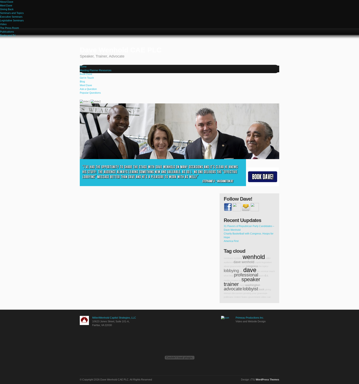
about (226, 266)
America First (231, 241)
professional (246, 274)
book (261, 289)
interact (227, 293)
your (254, 293)
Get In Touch (87, 77)
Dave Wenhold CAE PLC (121, 52)
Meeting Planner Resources (95, 70)
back (261, 275)
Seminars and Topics (12, 13)
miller (268, 258)
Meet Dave (6, 5)
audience (228, 262)
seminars (228, 258)
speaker (250, 279)
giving (268, 289)
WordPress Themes (267, 379)
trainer (231, 284)
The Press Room (9, 28)
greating (247, 293)
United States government (247, 297)
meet (242, 285)
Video (3, 24)
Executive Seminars (11, 16)
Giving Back (7, 9)
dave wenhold (244, 262)
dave (249, 269)
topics (265, 266)
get (241, 271)
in (240, 280)
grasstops (262, 293)
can (243, 266)
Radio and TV (8, 35)
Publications (7, 31)
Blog (82, 81)
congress (252, 266)
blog (231, 275)
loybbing (238, 258)
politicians (229, 297)
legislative (267, 262)
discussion (237, 293)
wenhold (254, 256)
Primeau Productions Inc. (250, 317)
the (260, 266)
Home (83, 66)
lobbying (231, 270)
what (226, 275)
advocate (233, 288)
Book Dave (86, 74)
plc (258, 271)
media (227, 280)
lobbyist (250, 288)
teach (272, 271)
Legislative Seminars (12, 20)
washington (252, 285)
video (263, 297)
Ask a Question (88, 89)
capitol (258, 262)
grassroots (235, 266)
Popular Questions (90, 92)
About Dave (6, 1)
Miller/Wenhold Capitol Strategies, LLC (114, 317)
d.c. (266, 275)
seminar (265, 271)
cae (269, 297)
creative (234, 280)
